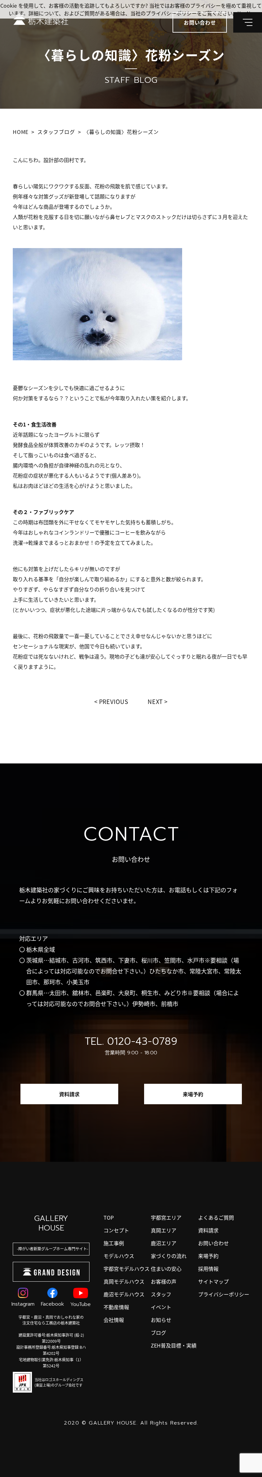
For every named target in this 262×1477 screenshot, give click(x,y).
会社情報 (114, 1320)
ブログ (158, 1332)
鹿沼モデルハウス (124, 1294)
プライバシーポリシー (223, 1294)
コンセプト (116, 1230)
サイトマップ (213, 1281)
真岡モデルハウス (124, 1281)
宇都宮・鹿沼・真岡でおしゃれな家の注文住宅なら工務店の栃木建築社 (51, 1319)
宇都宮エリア (166, 1217)
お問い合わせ (213, 1243)
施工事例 (114, 1243)
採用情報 (208, 1268)
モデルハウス (119, 1256)
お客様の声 (163, 1281)
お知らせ (161, 1320)
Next (155, 701)
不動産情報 (116, 1307)
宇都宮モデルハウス (127, 1268)
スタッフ (161, 1294)
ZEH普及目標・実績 (173, 1345)
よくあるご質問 (216, 1217)
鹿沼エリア (163, 1243)
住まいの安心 (166, 1268)
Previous (113, 701)
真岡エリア (163, 1230)
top (109, 1217)
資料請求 (69, 1094)
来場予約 (193, 1094)
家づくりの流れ (169, 1256)
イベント (161, 1307)
